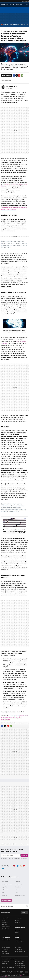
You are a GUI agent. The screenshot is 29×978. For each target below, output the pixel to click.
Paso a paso (5, 881)
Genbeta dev (18, 887)
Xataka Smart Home (6, 926)
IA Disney (22, 844)
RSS (21, 865)
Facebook (14, 75)
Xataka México (5, 961)
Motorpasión (18, 939)
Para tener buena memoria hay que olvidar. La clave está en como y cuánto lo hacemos (14, 331)
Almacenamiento (18, 723)
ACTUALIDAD (4, 4)
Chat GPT (15, 844)
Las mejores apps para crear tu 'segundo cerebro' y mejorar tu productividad (14, 717)
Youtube (14, 865)
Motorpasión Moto (19, 941)
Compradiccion (5, 953)
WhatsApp (4, 895)
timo (3, 892)
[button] (11, 86)
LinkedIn (3, 868)
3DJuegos (17, 920)
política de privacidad (22, 858)
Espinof (17, 932)
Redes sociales (5, 889)
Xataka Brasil (5, 963)
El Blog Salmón (18, 949)
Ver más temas (6, 900)
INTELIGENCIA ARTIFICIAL (17, 4)
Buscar (27, 906)
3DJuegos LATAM (19, 961)
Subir (23, 912)
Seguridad (4, 887)
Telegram (17, 865)
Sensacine (17, 930)
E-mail (22, 75)
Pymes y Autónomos (20, 951)
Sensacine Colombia (20, 965)
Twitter (16, 75)
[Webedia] (25, 1)
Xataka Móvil (5, 922)
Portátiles (5, 24)
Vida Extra (17, 922)
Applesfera (4, 924)
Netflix (16, 892)
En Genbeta (5, 328)
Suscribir (24, 855)
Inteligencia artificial (7, 884)
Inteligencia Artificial (20, 895)
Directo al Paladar (6, 939)
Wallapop (23, 24)
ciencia (27, 723)
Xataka (3, 920)
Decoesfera (4, 951)
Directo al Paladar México (8, 967)
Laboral (17, 889)
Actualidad (10, 723)
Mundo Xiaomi (5, 928)
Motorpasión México (20, 967)
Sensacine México (19, 963)
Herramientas (18, 884)
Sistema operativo (14, 24)
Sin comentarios (7, 75)
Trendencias (5, 949)
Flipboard (19, 75)
